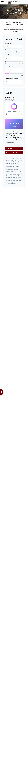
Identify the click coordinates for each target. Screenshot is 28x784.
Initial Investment (9, 43)
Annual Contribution (10, 55)
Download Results (11, 153)
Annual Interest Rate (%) (11, 78)
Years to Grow (8, 66)
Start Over (9, 148)
